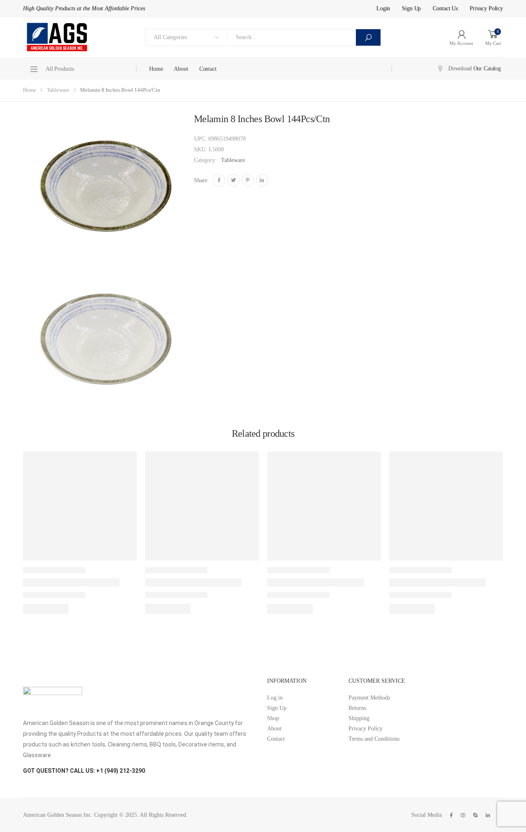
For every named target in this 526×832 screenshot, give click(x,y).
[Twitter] (233, 180)
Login (383, 8)
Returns (357, 708)
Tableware (58, 90)
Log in (275, 698)
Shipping (358, 718)
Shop (273, 718)
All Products (60, 69)
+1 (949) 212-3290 (120, 770)
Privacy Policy (486, 8)
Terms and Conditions (373, 739)
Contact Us (445, 8)
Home (156, 69)
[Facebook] (219, 180)
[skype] (475, 815)
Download (474, 68)
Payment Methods (369, 698)
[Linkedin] (262, 180)
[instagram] (463, 815)
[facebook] (451, 815)
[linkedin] (488, 815)
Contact (208, 69)
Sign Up (411, 8)
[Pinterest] (248, 180)
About (181, 69)
